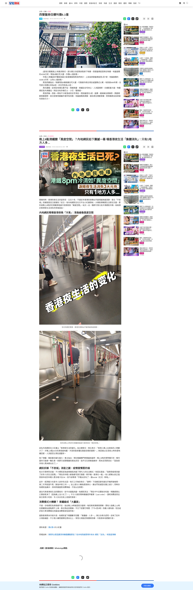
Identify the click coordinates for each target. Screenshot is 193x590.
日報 (45, 11)
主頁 (40, 11)
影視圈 (142, 42)
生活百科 (142, 31)
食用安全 (142, 52)
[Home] (14, 3)
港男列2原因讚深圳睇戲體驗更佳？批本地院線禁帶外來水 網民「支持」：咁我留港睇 (82, 535)
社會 (141, 73)
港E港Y (51, 527)
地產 (49, 11)
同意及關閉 (147, 585)
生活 (45, 136)
